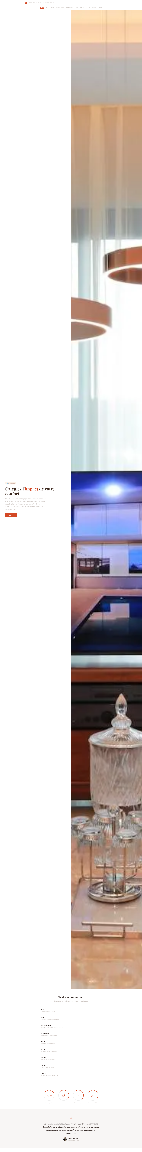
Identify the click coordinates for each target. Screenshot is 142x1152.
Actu (47, 7)
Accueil (42, 7)
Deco (52, 7)
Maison (87, 7)
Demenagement (60, 7)
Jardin (81, 7)
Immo (76, 7)
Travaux (100, 7)
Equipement (69, 7)
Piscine (94, 7)
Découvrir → (11, 515)
